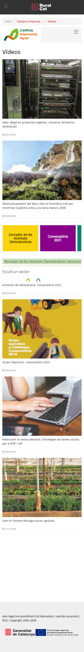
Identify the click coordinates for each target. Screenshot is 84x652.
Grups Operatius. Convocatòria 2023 (26, 362)
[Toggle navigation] (6, 6)
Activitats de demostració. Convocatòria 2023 (31, 285)
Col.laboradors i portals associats (56, 616)
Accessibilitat (24, 616)
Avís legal (8, 616)
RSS (4, 620)
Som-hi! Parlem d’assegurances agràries (28, 521)
